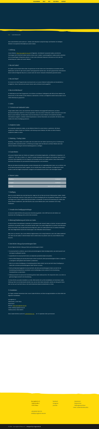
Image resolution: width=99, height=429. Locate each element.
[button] (51, 1)
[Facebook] (3, 1)
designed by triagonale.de (34, 426)
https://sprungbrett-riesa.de (23, 53)
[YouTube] (5, 1)
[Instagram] (7, 1)
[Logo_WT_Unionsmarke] (57, 378)
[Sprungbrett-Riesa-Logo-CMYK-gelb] (49, 16)
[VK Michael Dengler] (37, 378)
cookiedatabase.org (29, 313)
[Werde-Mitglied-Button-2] (17, 407)
